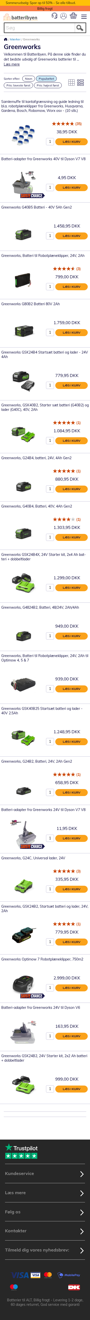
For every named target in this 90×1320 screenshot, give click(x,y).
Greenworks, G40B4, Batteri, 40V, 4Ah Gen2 (36, 506)
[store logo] (20, 17)
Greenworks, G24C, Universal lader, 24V (33, 858)
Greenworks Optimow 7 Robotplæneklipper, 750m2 (42, 959)
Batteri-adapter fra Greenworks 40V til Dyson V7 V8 (43, 159)
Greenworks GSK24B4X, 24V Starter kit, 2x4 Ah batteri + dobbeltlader (43, 556)
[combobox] (45, 27)
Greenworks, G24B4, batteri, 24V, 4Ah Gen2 (36, 458)
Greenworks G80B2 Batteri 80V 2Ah (30, 304)
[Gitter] (71, 82)
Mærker (15, 39)
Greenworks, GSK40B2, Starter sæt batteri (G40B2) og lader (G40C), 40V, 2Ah (45, 407)
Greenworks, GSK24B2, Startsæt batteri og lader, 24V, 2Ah (44, 908)
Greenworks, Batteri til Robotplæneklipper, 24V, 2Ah (42, 255)
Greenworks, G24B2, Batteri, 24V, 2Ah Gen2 (36, 761)
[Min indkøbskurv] (73, 15)
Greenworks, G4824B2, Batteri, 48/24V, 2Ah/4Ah (40, 607)
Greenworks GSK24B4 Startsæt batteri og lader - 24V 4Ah (44, 354)
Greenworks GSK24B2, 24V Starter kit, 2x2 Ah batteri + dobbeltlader (44, 1058)
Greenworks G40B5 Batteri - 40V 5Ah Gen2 (36, 207)
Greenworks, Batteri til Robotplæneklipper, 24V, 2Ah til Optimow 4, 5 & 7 (44, 658)
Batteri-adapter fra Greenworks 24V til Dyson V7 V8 (43, 809)
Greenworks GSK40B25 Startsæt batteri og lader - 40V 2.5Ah (41, 710)
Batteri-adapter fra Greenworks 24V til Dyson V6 (40, 1007)
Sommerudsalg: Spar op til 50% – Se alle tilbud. (41, 3)
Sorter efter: (12, 78)
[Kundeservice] (54, 17)
